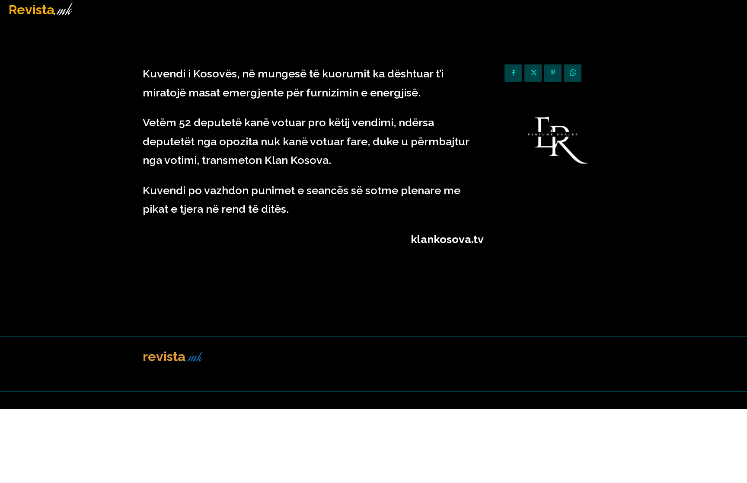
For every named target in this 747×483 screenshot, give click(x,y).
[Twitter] (533, 73)
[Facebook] (513, 73)
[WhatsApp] (572, 73)
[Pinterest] (553, 73)
